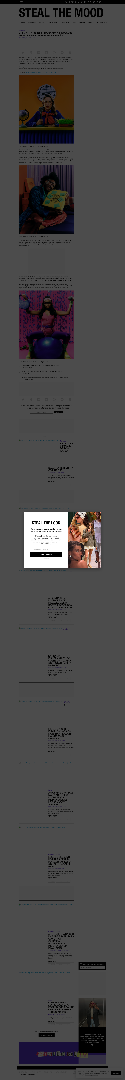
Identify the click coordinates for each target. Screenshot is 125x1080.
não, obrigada (46, 558)
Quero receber (46, 554)
